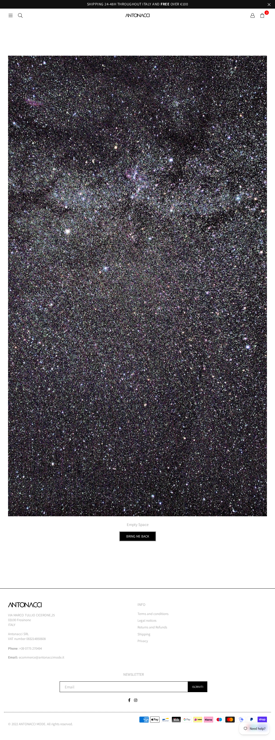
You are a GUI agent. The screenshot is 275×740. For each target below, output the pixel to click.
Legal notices (147, 620)
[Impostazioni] (252, 15)
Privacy (143, 641)
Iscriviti (197, 687)
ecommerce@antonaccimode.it (41, 657)
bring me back (137, 536)
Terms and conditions (153, 613)
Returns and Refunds (152, 627)
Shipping (144, 634)
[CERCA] (20, 15)
